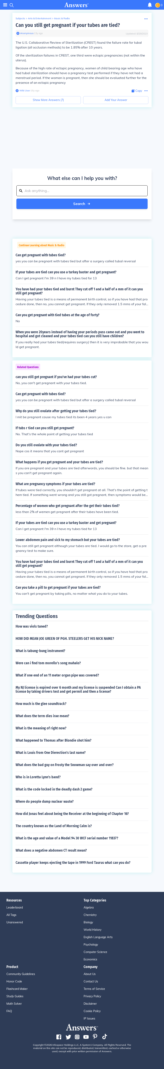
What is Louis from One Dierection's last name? (51, 752)
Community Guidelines (20, 974)
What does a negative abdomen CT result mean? (51, 850)
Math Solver (14, 1003)
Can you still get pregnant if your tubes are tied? (68, 25)
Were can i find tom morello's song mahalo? (48, 663)
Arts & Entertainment (39, 18)
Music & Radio (62, 18)
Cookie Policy (92, 1011)
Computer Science (95, 952)
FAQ (9, 1011)
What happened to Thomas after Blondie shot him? (53, 740)
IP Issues (89, 1018)
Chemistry (90, 915)
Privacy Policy (92, 996)
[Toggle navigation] (5, 5)
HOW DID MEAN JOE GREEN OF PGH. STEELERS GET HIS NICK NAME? (65, 638)
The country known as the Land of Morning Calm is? (54, 826)
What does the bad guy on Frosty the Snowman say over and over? (65, 765)
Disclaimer (90, 1003)
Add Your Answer (116, 100)
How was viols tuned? (32, 626)
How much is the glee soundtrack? (41, 704)
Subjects (20, 18)
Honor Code (14, 981)
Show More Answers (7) (48, 100)
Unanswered (14, 922)
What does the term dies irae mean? (42, 716)
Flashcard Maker (17, 989)
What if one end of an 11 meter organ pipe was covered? (57, 675)
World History (92, 930)
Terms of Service (94, 989)
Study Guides (14, 996)
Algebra (89, 907)
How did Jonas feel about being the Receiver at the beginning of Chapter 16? (72, 814)
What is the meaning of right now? (41, 728)
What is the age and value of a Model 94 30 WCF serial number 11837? (67, 838)
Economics (90, 959)
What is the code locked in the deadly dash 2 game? (54, 789)
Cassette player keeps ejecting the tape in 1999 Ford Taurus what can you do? (73, 862)
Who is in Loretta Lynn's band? (38, 777)
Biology (88, 922)
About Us (90, 974)
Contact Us (91, 981)
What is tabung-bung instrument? (40, 651)
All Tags (11, 915)
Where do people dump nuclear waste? (45, 801)
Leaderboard (14, 907)
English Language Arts (98, 937)
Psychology (91, 944)
